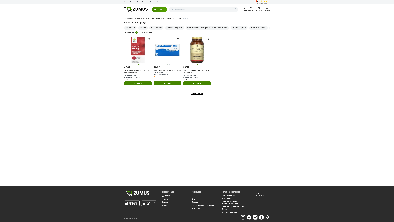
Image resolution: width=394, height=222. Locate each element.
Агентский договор (229, 212)
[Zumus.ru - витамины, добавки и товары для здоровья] (136, 9)
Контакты (160, 2)
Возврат (165, 202)
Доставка (145, 2)
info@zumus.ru (260, 195)
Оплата (152, 2)
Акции (126, 2)
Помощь (165, 205)
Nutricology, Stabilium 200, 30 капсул (167, 70)
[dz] (261, 217)
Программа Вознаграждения (203, 205)
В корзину (138, 83)
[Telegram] (249, 217)
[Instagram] (243, 217)
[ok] (267, 217)
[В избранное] (149, 39)
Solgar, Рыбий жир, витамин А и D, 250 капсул (196, 71)
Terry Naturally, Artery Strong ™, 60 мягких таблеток (136, 71)
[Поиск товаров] (172, 9)
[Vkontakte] (255, 217)
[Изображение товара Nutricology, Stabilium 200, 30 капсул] (167, 50)
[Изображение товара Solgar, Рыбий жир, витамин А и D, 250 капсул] (197, 50)
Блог (138, 2)
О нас (194, 196)
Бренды (132, 2)
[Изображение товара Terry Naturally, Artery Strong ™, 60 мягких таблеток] (138, 50)
